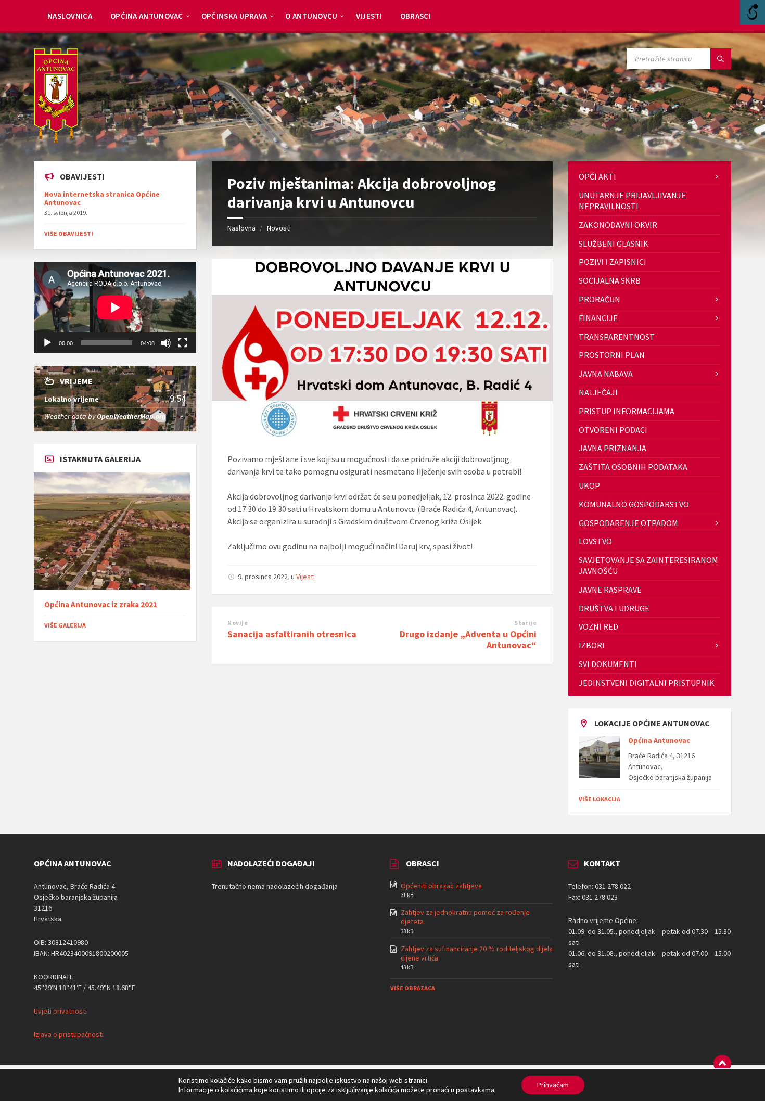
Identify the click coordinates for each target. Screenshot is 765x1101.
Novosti (279, 228)
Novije (237, 622)
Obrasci (415, 16)
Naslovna (241, 228)
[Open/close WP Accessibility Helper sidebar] (752, 12)
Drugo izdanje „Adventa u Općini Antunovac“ (468, 639)
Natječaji (598, 392)
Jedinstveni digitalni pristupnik (647, 682)
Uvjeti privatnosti (60, 1011)
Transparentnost (617, 336)
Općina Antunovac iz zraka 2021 (100, 604)
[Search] (720, 58)
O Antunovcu (311, 16)
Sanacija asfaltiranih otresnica (291, 634)
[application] (115, 307)
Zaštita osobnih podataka (633, 467)
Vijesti (369, 16)
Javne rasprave (610, 589)
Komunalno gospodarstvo (634, 504)
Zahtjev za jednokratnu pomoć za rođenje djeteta (465, 916)
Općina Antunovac (146, 16)
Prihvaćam (553, 1085)
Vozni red (598, 626)
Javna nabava (606, 373)
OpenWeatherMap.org (131, 416)
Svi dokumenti (608, 664)
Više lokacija (599, 799)
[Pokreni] (47, 343)
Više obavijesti (68, 233)
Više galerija (65, 625)
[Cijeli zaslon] (182, 343)
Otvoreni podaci (613, 430)
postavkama (475, 1089)
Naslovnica (69, 16)
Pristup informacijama (626, 411)
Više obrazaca (412, 988)
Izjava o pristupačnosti (69, 1034)
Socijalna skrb (610, 280)
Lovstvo (595, 541)
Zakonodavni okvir (618, 225)
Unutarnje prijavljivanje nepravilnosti (632, 200)
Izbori (592, 645)
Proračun (599, 299)
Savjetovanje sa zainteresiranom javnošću (648, 565)
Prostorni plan (612, 355)
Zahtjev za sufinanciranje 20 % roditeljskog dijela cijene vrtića (477, 953)
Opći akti (597, 176)
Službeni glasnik (613, 243)
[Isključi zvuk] (166, 343)
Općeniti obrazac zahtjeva (441, 885)
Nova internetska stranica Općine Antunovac (102, 198)
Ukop (589, 485)
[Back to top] (722, 1063)
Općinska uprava (234, 16)
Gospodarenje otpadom (628, 523)
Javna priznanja (612, 448)
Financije (598, 318)
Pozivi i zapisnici (612, 262)
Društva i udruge (614, 608)
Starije (525, 622)
